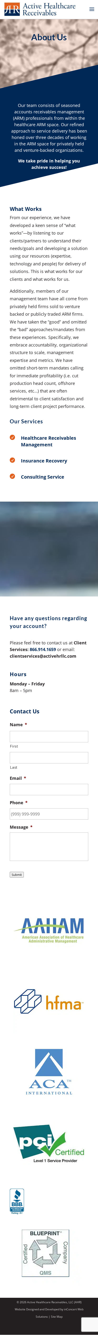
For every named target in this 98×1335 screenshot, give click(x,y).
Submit (17, 875)
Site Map (57, 1317)
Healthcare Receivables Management (48, 441)
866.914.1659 (43, 649)
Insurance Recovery (44, 460)
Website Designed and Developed (37, 1309)
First (14, 746)
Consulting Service (42, 477)
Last (13, 767)
